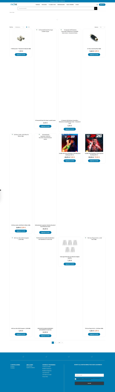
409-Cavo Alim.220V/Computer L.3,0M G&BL (20, 328)
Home (11, 12)
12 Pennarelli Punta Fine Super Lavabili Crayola (45, 120)
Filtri (12, 27)
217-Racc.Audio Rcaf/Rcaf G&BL (94, 48)
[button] (1, 196)
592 (59, 342)
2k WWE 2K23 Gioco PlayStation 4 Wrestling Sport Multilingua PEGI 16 (69, 154)
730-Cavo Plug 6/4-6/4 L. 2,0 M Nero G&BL (94, 328)
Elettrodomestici (61, 4)
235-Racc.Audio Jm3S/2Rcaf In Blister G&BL (20, 225)
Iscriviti (89, 383)
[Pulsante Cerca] (95, 8)
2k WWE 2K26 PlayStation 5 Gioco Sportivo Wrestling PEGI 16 (94, 154)
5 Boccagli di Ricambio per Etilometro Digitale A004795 (69, 257)
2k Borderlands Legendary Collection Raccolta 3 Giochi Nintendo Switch (45, 226)
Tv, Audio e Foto (52, 4)
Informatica (44, 4)
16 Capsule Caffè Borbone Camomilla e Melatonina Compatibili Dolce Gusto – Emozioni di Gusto (69, 122)
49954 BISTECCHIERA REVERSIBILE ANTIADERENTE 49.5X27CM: (45, 329)
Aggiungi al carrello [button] (21, 54)
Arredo (77, 4)
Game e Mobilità (70, 4)
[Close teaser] (3, 190)
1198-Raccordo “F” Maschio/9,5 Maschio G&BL (21, 48)
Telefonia (38, 4)
